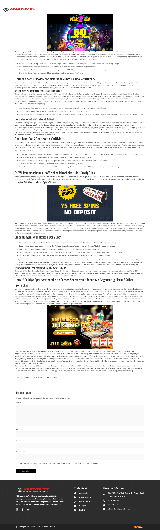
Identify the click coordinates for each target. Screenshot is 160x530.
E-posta (20, 440)
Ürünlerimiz (70, 9)
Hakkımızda (59, 9)
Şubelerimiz (92, 9)
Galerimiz (102, 9)
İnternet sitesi (21, 452)
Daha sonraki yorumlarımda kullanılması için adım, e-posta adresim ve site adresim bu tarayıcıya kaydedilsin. (59, 463)
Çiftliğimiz (81, 9)
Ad (18, 429)
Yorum (19, 403)
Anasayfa (48, 9)
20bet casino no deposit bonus (32, 377)
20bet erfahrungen (51, 377)
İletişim (111, 9)
